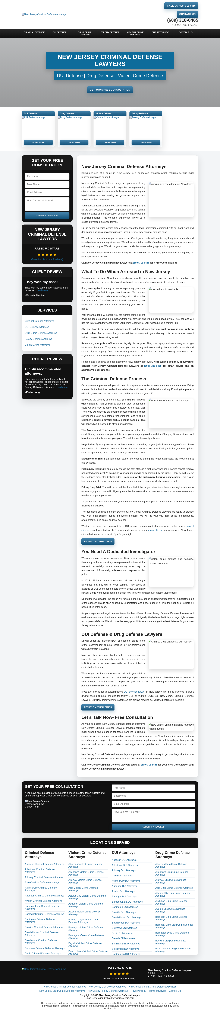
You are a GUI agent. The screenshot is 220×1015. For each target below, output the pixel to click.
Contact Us (187, 14)
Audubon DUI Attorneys (124, 886)
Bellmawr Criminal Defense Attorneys (45, 948)
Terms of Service (157, 991)
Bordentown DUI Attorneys (126, 954)
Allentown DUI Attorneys (125, 865)
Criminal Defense (34, 32)
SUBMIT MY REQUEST (47, 215)
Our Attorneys (160, 32)
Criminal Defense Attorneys (39, 321)
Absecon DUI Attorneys (124, 860)
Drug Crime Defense (84, 33)
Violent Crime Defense (135, 33)
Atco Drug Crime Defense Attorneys (174, 888)
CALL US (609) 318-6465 (181, 5)
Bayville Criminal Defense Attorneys (44, 927)
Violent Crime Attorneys (37, 345)
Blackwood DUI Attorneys (125, 949)
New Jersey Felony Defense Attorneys (108, 991)
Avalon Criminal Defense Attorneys (43, 901)
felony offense (155, 530)
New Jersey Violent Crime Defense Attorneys (152, 986)
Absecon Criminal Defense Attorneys (44, 864)
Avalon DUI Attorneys (123, 891)
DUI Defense (59, 32)
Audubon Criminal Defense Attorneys (44, 895)
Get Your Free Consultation (110, 89)
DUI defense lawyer (134, 691)
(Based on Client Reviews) (47, 259)
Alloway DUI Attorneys (124, 870)
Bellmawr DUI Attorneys (124, 928)
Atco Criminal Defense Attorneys (42, 882)
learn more (38, 142)
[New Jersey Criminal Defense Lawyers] (56, 973)
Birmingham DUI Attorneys (126, 943)
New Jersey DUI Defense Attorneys (107, 986)
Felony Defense (110, 32)
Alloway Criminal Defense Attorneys (44, 877)
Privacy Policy (138, 991)
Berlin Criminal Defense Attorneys (43, 953)
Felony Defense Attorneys (38, 339)
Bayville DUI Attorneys (124, 912)
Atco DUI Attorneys (122, 875)
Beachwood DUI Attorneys (126, 922)
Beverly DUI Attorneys (123, 938)
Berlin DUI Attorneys (122, 933)
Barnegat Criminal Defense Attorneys (44, 914)
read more (42, 290)
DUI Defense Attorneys (37, 327)
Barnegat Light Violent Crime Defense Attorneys (83, 921)
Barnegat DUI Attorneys (124, 896)
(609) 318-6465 (182, 20)
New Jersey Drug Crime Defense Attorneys (62, 991)
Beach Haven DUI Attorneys (127, 917)
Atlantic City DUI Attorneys (126, 881)
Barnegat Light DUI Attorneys (127, 901)
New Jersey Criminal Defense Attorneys (65, 986)
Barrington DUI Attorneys (125, 907)
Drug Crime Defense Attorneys (41, 333)
